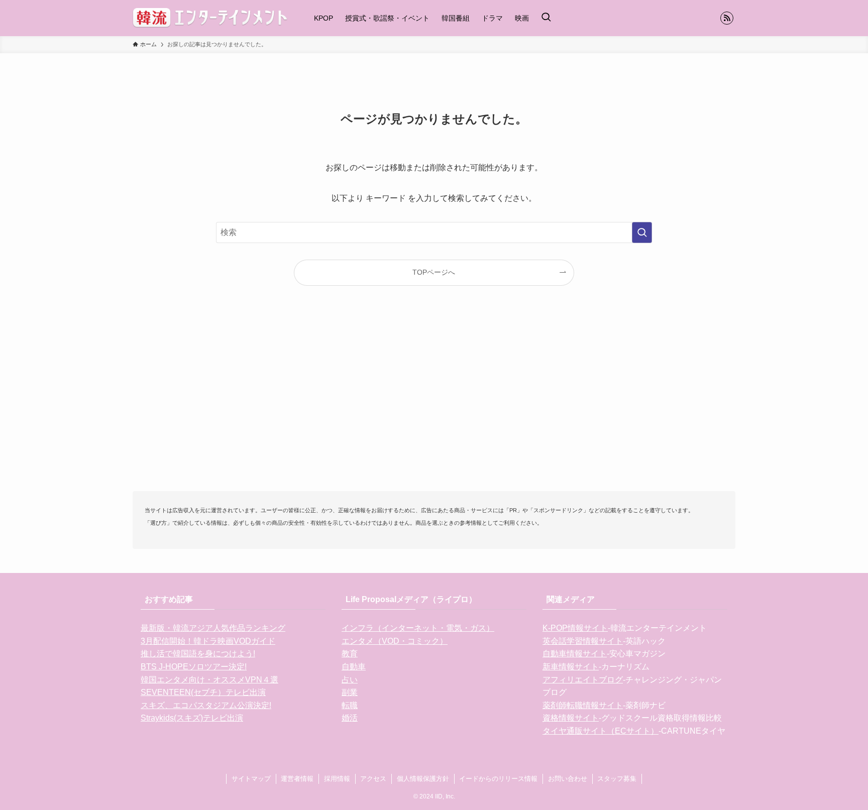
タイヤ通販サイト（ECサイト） (600, 731)
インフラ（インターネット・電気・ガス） (418, 628)
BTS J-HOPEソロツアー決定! (194, 666)
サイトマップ (251, 778)
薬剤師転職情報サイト (582, 705)
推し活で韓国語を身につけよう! (198, 653)
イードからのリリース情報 (498, 778)
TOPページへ (433, 272)
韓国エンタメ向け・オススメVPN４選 (209, 679)
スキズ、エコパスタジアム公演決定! (206, 705)
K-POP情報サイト (575, 628)
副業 (350, 692)
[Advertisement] (434, 404)
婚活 (350, 718)
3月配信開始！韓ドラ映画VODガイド (208, 641)
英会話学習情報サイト (582, 641)
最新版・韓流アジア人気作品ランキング (213, 628)
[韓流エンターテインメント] (210, 18)
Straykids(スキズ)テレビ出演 (192, 718)
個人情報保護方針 (423, 778)
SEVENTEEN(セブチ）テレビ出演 (203, 692)
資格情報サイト (570, 718)
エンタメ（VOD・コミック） (395, 641)
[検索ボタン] (546, 18)
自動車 (354, 666)
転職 (350, 705)
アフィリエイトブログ (582, 679)
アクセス (373, 778)
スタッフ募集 (616, 778)
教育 (350, 653)
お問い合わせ (567, 778)
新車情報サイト (570, 666)
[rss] (726, 18)
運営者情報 (297, 778)
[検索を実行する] (642, 232)
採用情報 (337, 778)
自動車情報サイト (574, 653)
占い (350, 679)
